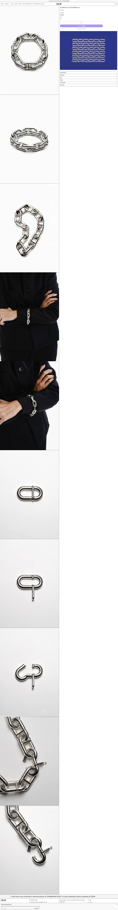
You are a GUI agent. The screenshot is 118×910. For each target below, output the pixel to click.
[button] (116, 4)
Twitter (90, 902)
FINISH (61, 80)
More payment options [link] (81, 28)
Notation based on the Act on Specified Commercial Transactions (72, 900)
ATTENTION (62, 82)
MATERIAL (62, 75)
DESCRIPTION (63, 72)
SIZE (61, 77)
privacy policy (62, 901)
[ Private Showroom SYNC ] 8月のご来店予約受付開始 (59, 1)
